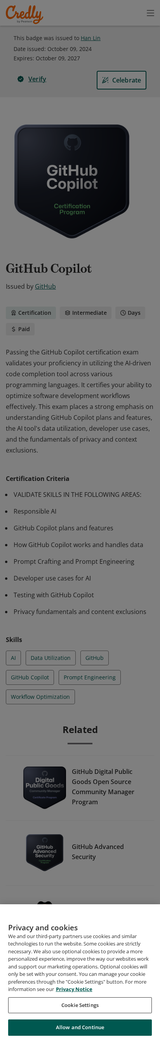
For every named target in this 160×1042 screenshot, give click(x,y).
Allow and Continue (80, 1027)
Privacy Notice (74, 989)
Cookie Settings (80, 1005)
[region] (80, 973)
